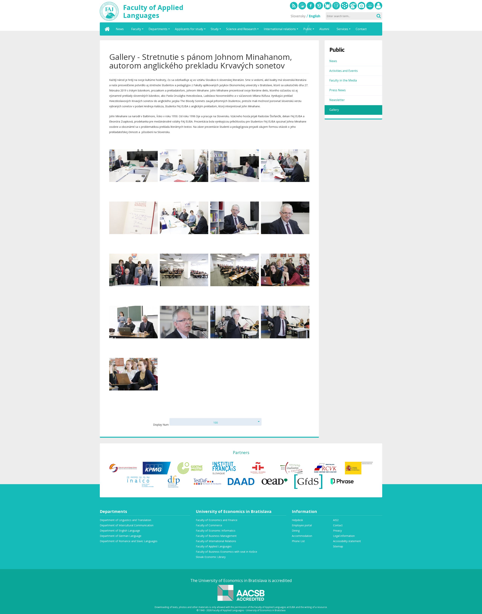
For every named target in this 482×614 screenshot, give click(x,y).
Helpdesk (370, 5)
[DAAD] (241, 481)
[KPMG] (157, 467)
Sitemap (338, 546)
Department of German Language (120, 536)
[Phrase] (342, 481)
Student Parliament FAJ (336, 5)
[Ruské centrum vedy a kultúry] (325, 467)
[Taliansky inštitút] (292, 467)
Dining (327, 5)
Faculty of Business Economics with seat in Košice (226, 551)
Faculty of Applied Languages (214, 546)
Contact (338, 525)
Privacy (337, 530)
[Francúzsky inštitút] (224, 467)
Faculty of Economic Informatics (215, 530)
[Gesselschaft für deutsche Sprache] (308, 481)
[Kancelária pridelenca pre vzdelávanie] (359, 467)
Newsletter (337, 100)
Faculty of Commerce (209, 525)
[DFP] (174, 481)
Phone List (353, 5)
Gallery (361, 5)
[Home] (107, 29)
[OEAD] (275, 481)
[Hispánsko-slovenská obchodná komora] (123, 467)
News (333, 61)
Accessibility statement (347, 541)
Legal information (344, 536)
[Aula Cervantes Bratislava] (258, 467)
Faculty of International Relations (216, 541)
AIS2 (336, 520)
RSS (293, 5)
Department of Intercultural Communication (126, 525)
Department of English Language (120, 530)
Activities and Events (343, 71)
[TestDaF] (207, 481)
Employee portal (378, 5)
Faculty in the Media (343, 80)
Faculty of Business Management (216, 536)
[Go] (378, 16)
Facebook (310, 5)
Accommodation (302, 536)
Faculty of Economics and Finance (216, 520)
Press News (337, 90)
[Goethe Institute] (190, 467)
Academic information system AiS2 (344, 5)
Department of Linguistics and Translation (125, 520)
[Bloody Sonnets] (133, 165)
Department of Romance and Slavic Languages (128, 541)
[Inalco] (140, 481)
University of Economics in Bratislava (302, 5)
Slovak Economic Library (319, 5)
